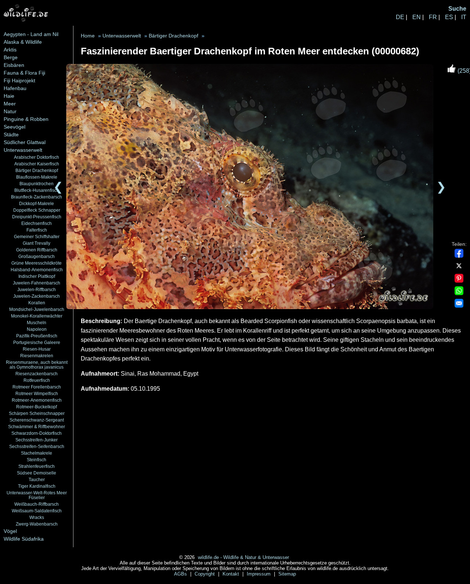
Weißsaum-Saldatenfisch (37, 510)
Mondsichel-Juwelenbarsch (36, 309)
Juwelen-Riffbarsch (36, 289)
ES (449, 17)
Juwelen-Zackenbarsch (36, 296)
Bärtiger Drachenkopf (36, 170)
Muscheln (36, 322)
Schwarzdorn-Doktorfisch (36, 433)
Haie (9, 96)
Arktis (10, 50)
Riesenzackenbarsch (36, 373)
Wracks (36, 517)
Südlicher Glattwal (25, 142)
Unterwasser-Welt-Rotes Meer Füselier (37, 495)
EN (416, 17)
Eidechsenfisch (36, 223)
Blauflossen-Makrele (36, 177)
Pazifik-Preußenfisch (36, 335)
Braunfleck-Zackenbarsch (36, 196)
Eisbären (14, 65)
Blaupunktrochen (36, 183)
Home (88, 36)
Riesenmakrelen (36, 355)
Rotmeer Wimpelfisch (36, 393)
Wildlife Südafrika (24, 539)
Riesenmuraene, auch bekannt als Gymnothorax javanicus (37, 364)
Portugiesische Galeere (36, 342)
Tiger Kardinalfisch (36, 486)
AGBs (181, 574)
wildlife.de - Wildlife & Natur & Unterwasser (243, 557)
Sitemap (287, 574)
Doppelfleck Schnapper (36, 210)
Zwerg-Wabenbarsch (37, 524)
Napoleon (37, 329)
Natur (10, 111)
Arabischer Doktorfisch (36, 157)
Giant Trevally (36, 243)
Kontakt (232, 574)
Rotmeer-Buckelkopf (36, 406)
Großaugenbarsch (36, 256)
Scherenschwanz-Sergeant (37, 420)
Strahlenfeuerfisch (36, 466)
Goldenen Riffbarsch (36, 249)
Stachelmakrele (36, 453)
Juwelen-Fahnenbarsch (36, 282)
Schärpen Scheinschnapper (37, 413)
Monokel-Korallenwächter (36, 316)
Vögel (10, 531)
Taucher (37, 479)
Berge (11, 57)
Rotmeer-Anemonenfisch (37, 400)
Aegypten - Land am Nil (31, 34)
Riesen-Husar (37, 349)
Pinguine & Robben (26, 119)
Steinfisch (36, 459)
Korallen (36, 302)
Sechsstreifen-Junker (36, 439)
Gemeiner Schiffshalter (36, 236)
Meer (10, 104)
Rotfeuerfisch (37, 380)
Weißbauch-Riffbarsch (36, 504)
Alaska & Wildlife (23, 42)
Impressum (259, 574)
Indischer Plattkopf (36, 276)
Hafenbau (15, 88)
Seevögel (14, 127)
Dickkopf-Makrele (36, 203)
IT (463, 17)
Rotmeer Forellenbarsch (36, 386)
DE (400, 17)
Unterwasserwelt (23, 150)
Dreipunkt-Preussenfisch (36, 216)
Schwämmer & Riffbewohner (36, 426)
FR (433, 17)
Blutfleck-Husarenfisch (36, 190)
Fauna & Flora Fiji (24, 73)
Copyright (205, 574)
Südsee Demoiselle (36, 472)
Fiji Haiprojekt (19, 80)
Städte (11, 134)
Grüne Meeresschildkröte (36, 263)
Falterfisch (36, 229)
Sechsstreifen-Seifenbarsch (36, 446)
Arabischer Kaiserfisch (36, 163)
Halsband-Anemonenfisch (37, 269)
